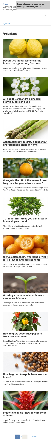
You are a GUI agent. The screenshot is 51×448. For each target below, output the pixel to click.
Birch (6, 4)
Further (33, 437)
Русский (6, 24)
